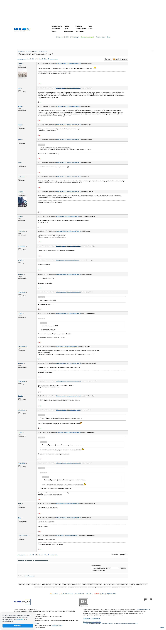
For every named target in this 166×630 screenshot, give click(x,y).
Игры (90, 26)
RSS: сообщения (68, 593)
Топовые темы (100, 37)
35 (48, 59)
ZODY (90, 28)
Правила (96, 593)
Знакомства (56, 28)
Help (103, 593)
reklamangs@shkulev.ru (143, 609)
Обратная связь (111, 593)
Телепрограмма (81, 28)
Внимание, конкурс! (87, 37)
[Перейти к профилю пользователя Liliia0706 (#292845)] (22, 206)
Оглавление (59, 37)
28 (30, 59)
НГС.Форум (21, 51)
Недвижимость (57, 26)
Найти (67, 37)
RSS (116, 59)
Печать (109, 59)
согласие (20, 619)
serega (32, 575)
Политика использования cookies (92, 622)
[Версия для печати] (38, 84)
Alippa (26, 575)
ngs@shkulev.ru (35, 623)
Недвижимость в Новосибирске (40, 51)
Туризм (66, 26)
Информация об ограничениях (91, 618)
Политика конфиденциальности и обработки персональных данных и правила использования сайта (110, 623)
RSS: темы (55, 593)
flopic (29, 575)
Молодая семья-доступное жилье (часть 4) (67, 216)
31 (39, 59)
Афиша (66, 28)
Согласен (17, 625)
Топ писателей (79, 593)
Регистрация (75, 37)
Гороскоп (79, 26)
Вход (108, 37)
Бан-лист (88, 593)
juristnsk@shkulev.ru (57, 625)
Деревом (124, 59)
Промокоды (80, 31)
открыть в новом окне (99, 570)
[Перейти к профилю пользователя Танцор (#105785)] (22, 78)
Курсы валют (68, 31)
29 (33, 59)
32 (42, 59)
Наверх (162, 627)
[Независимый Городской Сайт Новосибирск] (22, 30)
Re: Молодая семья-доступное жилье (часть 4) (68, 63)
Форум (54, 31)
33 (45, 59)
